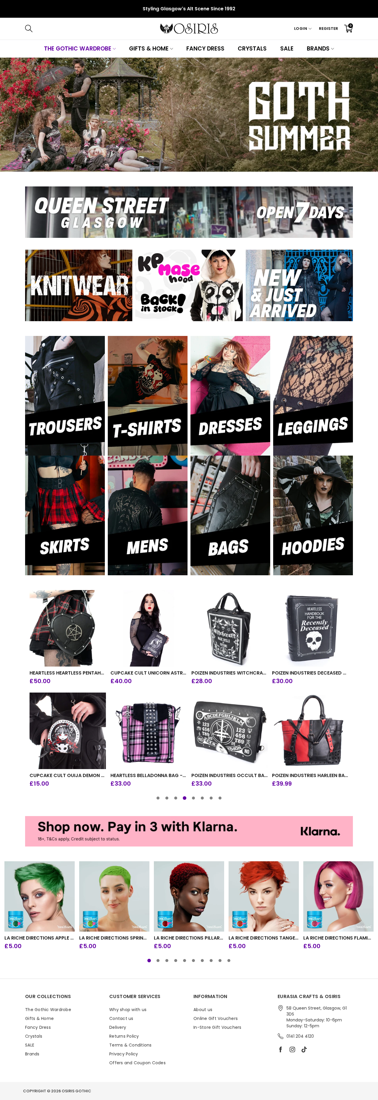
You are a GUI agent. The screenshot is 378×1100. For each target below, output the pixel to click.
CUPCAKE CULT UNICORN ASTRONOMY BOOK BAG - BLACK (148, 673)
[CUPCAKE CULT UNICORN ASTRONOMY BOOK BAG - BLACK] (148, 628)
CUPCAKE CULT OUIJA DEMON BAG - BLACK (68, 776)
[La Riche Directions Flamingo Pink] (338, 896)
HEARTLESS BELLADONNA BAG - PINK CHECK (148, 776)
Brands (318, 49)
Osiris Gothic (76, 1091)
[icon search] (117, 29)
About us (202, 1010)
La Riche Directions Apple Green (39, 938)
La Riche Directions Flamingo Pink (338, 938)
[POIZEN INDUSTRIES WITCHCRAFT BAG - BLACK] (229, 628)
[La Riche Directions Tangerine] (264, 896)
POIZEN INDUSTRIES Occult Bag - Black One (229, 776)
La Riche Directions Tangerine (264, 938)
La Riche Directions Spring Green (114, 938)
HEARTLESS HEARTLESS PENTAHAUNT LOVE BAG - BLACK (68, 673)
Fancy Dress (205, 49)
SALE (287, 49)
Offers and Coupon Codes (137, 1063)
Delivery (117, 1027)
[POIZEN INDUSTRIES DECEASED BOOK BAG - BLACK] (310, 628)
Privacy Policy (123, 1054)
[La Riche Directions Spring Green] (114, 896)
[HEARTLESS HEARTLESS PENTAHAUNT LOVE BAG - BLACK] (68, 628)
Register (328, 28)
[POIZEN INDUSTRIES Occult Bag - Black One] (229, 731)
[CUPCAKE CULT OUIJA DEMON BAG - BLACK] (68, 731)
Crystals (252, 49)
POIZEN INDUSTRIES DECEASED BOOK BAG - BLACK (310, 673)
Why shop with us (127, 1010)
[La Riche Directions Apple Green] (39, 896)
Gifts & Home (149, 49)
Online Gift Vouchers (215, 1018)
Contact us (121, 1018)
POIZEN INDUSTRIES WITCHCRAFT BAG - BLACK (229, 673)
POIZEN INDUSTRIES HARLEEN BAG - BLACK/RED (310, 776)
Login (300, 28)
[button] (158, 798)
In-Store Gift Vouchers (217, 1027)
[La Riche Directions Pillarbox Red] (189, 896)
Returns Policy (124, 1036)
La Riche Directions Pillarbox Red (189, 938)
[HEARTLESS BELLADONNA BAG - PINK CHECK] (148, 731)
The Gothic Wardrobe (77, 49)
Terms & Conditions (130, 1045)
